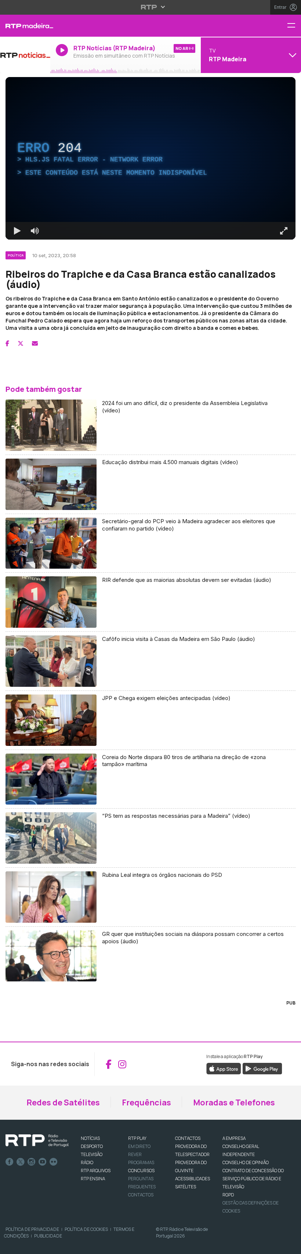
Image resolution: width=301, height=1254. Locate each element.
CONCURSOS (141, 1170)
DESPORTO (92, 1146)
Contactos (140, 1195)
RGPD (228, 1195)
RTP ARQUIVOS (95, 1170)
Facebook (10, 1162)
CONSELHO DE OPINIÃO (245, 1162)
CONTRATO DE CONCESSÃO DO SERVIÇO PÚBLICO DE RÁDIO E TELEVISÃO (253, 1178)
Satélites (185, 1187)
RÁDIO (87, 1162)
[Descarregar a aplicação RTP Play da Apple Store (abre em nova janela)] (223, 1068)
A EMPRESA (234, 1138)
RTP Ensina (93, 1178)
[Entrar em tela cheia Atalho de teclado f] (284, 231)
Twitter (21, 1162)
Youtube (43, 1162)
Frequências (146, 1102)
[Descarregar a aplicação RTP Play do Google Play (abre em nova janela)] (262, 1068)
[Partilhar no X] (20, 343)
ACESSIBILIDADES (192, 1178)
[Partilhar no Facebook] (7, 343)
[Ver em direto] (25, 55)
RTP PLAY (137, 1138)
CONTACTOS (187, 1138)
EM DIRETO (139, 1146)
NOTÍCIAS (90, 1138)
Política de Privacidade (32, 1229)
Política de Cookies (86, 1229)
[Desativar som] (35, 231)
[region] (150, 158)
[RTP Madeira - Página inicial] (25, 26)
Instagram (32, 1162)
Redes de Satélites (63, 1102)
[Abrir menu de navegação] (294, 26)
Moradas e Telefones (234, 1102)
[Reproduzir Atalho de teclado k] (17, 231)
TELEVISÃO (91, 1154)
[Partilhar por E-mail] (35, 343)
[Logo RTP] (37, 1140)
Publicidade (48, 1236)
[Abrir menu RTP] (151, 7)
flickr (54, 1162)
